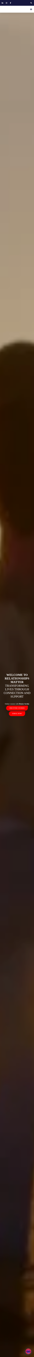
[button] (31, 2)
